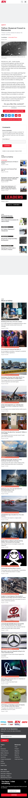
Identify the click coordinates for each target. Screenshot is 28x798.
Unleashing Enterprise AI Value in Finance (9, 162)
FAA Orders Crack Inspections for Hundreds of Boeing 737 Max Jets (13, 679)
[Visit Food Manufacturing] (10, 722)
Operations (5, 227)
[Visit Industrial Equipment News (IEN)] (17, 722)
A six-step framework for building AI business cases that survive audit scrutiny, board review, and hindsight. (13, 325)
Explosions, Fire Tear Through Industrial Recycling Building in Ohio (11, 489)
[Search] (22, 2)
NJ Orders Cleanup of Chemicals (7, 230)
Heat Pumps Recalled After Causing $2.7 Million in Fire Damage (14, 432)
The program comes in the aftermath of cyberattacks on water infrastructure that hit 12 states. (13, 571)
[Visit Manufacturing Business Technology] (17, 724)
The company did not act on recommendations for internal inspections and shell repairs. (13, 381)
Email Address (6, 139)
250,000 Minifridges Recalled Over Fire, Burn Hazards (12, 515)
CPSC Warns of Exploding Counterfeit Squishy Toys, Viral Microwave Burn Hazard (13, 705)
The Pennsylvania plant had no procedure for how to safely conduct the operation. (13, 600)
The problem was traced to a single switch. (11, 518)
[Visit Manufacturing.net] (10, 724)
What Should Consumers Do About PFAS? (9, 220)
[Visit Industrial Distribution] (3, 724)
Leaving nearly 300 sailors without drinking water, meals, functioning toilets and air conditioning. (12, 463)
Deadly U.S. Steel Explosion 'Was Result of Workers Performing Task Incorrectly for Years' (13, 597)
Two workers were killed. (7, 491)
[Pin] (16, 115)
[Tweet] (12, 115)
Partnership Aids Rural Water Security (11, 568)
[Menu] (25, 2)
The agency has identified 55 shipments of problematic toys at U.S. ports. (11, 708)
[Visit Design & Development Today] (3, 722)
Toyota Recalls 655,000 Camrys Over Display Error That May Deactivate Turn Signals (12, 624)
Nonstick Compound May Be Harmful (9, 239)
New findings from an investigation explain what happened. (12, 544)
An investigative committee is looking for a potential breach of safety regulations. (13, 352)
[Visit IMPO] (24, 722)
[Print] (2, 115)
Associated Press (13, 37)
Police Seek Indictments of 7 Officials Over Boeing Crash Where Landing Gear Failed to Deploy (8, 187)
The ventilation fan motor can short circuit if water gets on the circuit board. (13, 436)
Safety (3, 25)
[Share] (6, 115)
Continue (14, 795)
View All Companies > (14, 204)
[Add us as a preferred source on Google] (19, 115)
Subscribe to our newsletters (14, 111)
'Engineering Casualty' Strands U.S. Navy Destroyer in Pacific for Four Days (11, 460)
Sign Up (4, 740)
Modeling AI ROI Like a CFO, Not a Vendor (8, 248)
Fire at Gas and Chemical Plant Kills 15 (9, 169)
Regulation (5, 236)
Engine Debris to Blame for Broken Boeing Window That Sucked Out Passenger (12, 541)
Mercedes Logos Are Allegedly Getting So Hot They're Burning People (13, 652)
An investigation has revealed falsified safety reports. (14, 409)
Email (2, 733)
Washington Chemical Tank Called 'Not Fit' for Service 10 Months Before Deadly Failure (9, 179)
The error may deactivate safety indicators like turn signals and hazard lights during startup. (13, 627)
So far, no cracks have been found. (9, 682)
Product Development (7, 648)
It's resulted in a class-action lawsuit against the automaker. (12, 655)
